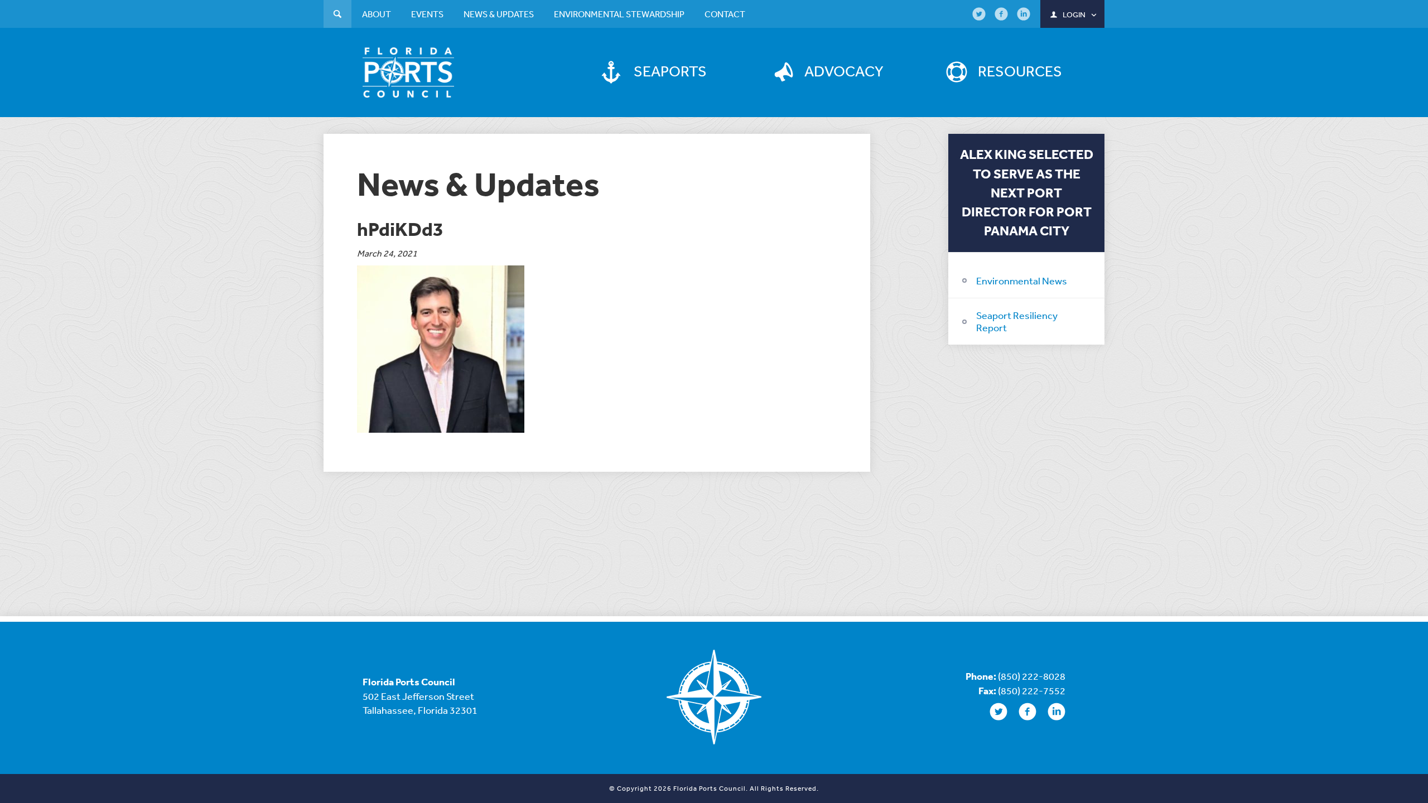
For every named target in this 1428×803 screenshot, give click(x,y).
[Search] (337, 15)
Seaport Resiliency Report (1017, 321)
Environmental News (1021, 280)
